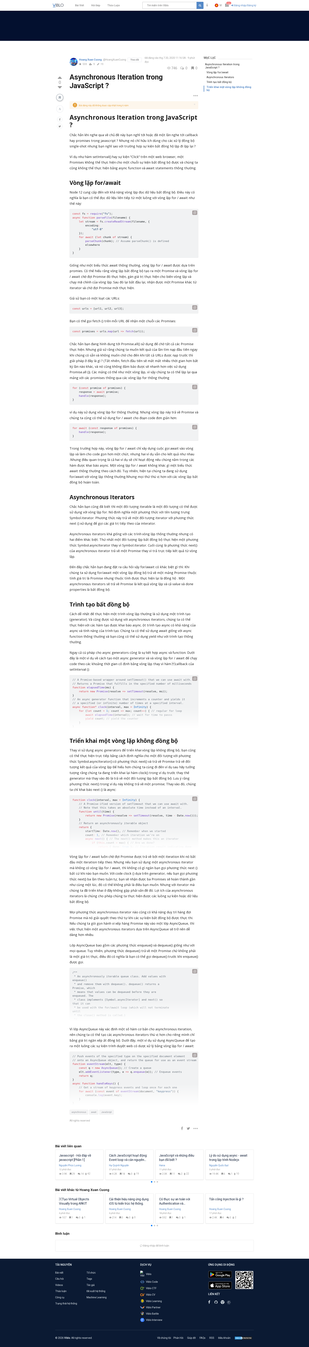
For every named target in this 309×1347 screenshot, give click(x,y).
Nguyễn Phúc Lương (70, 1165)
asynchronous (79, 1112)
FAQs (202, 1337)
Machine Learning (97, 1297)
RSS (211, 1337)
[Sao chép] (194, 212)
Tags (89, 1278)
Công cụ (59, 1297)
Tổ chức (91, 1272)
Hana (162, 1165)
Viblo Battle (152, 1313)
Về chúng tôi (164, 1337)
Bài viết (59, 1272)
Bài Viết (79, 5)
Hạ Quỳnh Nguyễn (119, 1165)
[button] (218, 5)
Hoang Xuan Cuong (90, 59)
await (93, 1112)
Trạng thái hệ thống (66, 1303)
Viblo (148, 1274)
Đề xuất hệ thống (96, 1291)
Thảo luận (61, 1291)
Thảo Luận (113, 5)
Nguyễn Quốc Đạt (219, 1165)
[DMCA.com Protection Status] (243, 1337)
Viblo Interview (154, 1320)
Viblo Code (152, 1281)
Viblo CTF (151, 1288)
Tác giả (91, 1285)
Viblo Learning (154, 1301)
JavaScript (106, 1112)
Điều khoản (224, 1337)
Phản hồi (178, 1337)
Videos (59, 1285)
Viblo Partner (153, 1307)
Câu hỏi (59, 1278)
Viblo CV (150, 1294)
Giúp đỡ (191, 1337)
